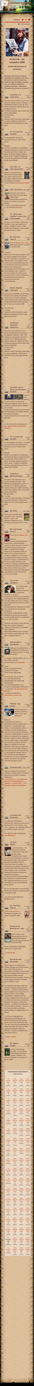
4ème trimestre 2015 (27, 1170)
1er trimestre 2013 (8, 1190)
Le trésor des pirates (22, 183)
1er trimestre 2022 (8, 1100)
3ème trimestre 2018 (21, 1140)
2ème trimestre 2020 (15, 1120)
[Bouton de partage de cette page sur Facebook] (25, 20)
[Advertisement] (17, 372)
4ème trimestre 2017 (27, 1150)
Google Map (21, 662)
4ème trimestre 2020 (27, 1120)
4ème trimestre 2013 (27, 1190)
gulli (20, 716)
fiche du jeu (11, 953)
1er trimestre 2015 (8, 1170)
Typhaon (7, 783)
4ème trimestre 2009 (27, 1229)
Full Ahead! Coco (22, 535)
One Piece (19, 207)
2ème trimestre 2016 (15, 1160)
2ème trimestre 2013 (15, 1190)
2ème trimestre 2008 (15, 1239)
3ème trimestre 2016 (21, 1160)
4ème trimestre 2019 (27, 1130)
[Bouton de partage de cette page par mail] (29, 20)
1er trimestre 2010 (8, 1219)
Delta (13, 516)
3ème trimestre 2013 (21, 1190)
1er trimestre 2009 (8, 1229)
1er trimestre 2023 (8, 1090)
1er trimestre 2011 (8, 1209)
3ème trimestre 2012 (21, 1200)
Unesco (13, 1037)
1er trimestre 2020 (8, 1120)
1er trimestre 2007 (8, 1249)
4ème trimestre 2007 (27, 1249)
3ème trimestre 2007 (21, 1249)
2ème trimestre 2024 (15, 1080)
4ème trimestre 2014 (27, 1180)
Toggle (4, 4)
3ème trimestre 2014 (21, 1180)
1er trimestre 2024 (8, 1080)
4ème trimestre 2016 (27, 1160)
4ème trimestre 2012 (27, 1200)
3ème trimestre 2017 (21, 1150)
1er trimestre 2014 (8, 1180)
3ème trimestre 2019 (21, 1130)
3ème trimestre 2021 (21, 1110)
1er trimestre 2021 (8, 1110)
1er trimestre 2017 (8, 1150)
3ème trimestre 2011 (21, 1209)
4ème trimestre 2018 (27, 1140)
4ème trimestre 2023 (27, 1090)
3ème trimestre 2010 (21, 1219)
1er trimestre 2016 (8, 1160)
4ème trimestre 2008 (27, 1239)
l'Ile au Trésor (10, 779)
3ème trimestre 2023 (21, 1090)
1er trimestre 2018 (8, 1140)
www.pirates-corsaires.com (13, 695)
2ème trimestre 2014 (15, 1180)
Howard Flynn (17, 783)
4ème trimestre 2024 (27, 1080)
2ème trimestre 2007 (15, 1249)
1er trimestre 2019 (8, 1130)
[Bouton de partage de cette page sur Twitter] (22, 20)
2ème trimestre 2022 (15, 1100)
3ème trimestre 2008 (21, 1239)
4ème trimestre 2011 (27, 1209)
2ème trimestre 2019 (15, 1130)
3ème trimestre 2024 (21, 1080)
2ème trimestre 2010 (15, 1219)
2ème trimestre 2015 (15, 1170)
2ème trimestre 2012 (15, 1200)
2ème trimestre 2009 (15, 1229)
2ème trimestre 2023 (15, 1090)
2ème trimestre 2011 (15, 1209)
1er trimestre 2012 (8, 1200)
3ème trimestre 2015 (21, 1170)
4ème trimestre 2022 (27, 1100)
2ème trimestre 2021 (15, 1110)
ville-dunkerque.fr (10, 835)
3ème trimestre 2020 (21, 1120)
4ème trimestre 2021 (27, 1110)
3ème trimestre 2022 (21, 1100)
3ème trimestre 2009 (21, 1229)
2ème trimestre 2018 (15, 1140)
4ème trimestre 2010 (27, 1219)
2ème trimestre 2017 (15, 1150)
